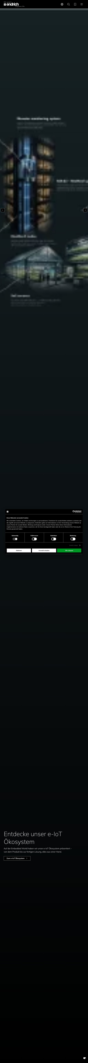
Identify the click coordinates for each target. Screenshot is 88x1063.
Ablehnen (19, 550)
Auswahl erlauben (44, 550)
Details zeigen (73, 545)
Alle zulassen (69, 550)
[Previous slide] (3, 210)
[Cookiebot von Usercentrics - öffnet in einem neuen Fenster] (73, 511)
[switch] (34, 539)
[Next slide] (85, 210)
